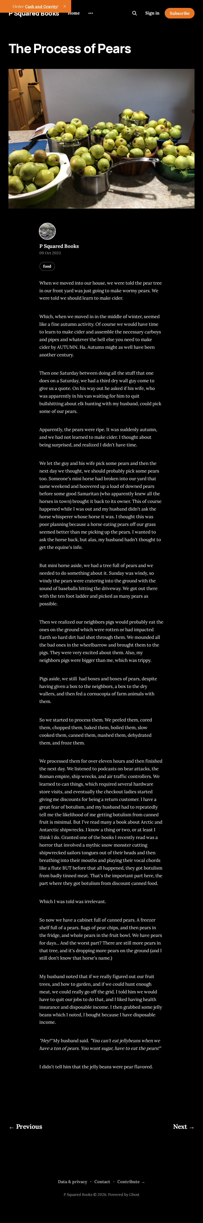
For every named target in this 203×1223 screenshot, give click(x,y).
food (47, 266)
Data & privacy (72, 1181)
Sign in (152, 13)
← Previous (25, 1126)
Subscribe (180, 13)
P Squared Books (33, 13)
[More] (91, 13)
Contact (102, 1181)
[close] (65, 6)
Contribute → (131, 1181)
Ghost (134, 1194)
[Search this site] (135, 13)
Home (74, 13)
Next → (184, 1126)
